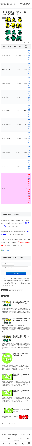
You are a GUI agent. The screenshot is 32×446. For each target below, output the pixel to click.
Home (8, 438)
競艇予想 (5, 290)
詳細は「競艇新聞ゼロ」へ (29, 55)
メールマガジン (16, 440)
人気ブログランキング (23, 438)
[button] (28, 255)
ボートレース (13, 290)
